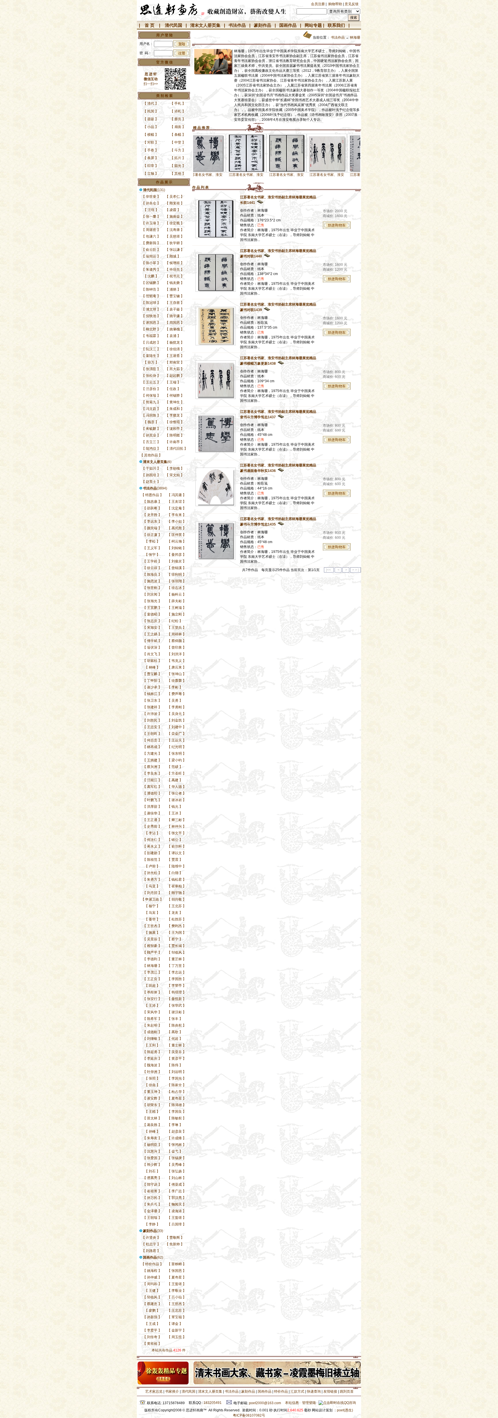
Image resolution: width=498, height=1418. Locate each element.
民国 (150, 111)
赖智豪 (152, 946)
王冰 (174, 813)
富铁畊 (176, 1264)
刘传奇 (152, 1337)
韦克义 (176, 661)
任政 (172, 389)
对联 (150, 142)
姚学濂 (174, 316)
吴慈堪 (174, 236)
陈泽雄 (176, 1105)
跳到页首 (347, 1391)
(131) (154, 190)
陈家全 (176, 1085)
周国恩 (174, 323)
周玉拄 (176, 1337)
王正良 (152, 979)
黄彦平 (176, 1059)
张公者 (176, 793)
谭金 (174, 1324)
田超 (152, 986)
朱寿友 (152, 1138)
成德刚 (152, 1032)
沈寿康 (174, 230)
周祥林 (176, 634)
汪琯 (151, 210)
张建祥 (152, 707)
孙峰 (152, 1131)
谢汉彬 (176, 1012)
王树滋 (176, 608)
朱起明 (152, 1025)
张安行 (152, 999)
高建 (174, 780)
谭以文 (176, 853)
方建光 (152, 754)
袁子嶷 (174, 309)
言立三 (151, 442)
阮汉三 (151, 349)
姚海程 (152, 1271)
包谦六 (151, 236)
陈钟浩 (151, 289)
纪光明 (176, 747)
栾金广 (176, 734)
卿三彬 (176, 820)
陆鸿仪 (151, 449)
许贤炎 (151, 1238)
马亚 (152, 886)
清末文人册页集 (205, 25)
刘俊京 (176, 561)
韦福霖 (151, 336)
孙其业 (151, 435)
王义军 (152, 548)
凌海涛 (176, 1211)
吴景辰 (152, 939)
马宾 (152, 913)
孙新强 (152, 1317)
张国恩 (176, 1271)
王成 (152, 1324)
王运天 (176, 740)
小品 (150, 127)
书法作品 (237, 25)
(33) (153, 1231)
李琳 (174, 1125)
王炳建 (152, 760)
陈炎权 (176, 1025)
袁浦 (172, 336)
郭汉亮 (176, 1198)
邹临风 (176, 952)
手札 (177, 103)
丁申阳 (152, 681)
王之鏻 (152, 634)
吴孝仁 (174, 197)
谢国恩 (151, 323)
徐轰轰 (176, 681)
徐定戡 (174, 223)
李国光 (176, 1078)
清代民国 (173, 25)
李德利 (152, 959)
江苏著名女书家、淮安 (225, 175)
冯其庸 (176, 495)
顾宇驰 (176, 893)
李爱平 (152, 1330)
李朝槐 (174, 468)
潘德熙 (152, 793)
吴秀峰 (176, 1165)
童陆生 (151, 356)
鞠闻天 (176, 1204)
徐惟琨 (174, 422)
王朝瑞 (152, 1218)
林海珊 (152, 966)
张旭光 (152, 601)
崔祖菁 (152, 1191)
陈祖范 (152, 860)
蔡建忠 (152, 1304)
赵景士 (151, 482)
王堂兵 (176, 628)
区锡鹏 (151, 283)
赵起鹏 (174, 376)
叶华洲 (152, 1072)
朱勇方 (152, 879)
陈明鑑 (174, 435)
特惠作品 (152, 495)
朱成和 (174, 409)
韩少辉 (152, 1165)
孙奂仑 (151, 203)
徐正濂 (152, 535)
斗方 (177, 150)
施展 (152, 933)
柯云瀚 (176, 541)
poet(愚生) (345, 1410)
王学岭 (152, 561)
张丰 (174, 1019)
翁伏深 (152, 647)
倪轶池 (151, 316)
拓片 (177, 158)
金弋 (174, 1151)
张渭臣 (151, 369)
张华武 (176, 1005)
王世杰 (152, 926)
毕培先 (174, 270)
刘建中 (176, 727)
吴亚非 (176, 1052)
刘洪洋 (176, 654)
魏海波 (152, 1065)
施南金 (174, 216)
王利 (152, 1045)
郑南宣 (174, 362)
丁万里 (176, 966)
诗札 (177, 111)
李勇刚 (176, 707)
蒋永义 (152, 846)
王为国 (176, 933)
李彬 (174, 687)
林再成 (152, 747)
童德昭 (152, 614)
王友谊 (176, 502)
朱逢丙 (151, 270)
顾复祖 (174, 203)
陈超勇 (152, 1052)
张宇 (152, 555)
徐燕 (152, 1085)
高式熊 (176, 528)
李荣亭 (176, 986)
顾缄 (172, 256)
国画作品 (288, 25)
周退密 (151, 230)
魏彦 (151, 422)
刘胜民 (152, 720)
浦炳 (172, 289)
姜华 (152, 919)
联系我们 (336, 25)
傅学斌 (152, 641)
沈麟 (151, 276)
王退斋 (174, 356)
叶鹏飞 (152, 800)
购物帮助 (335, 4)
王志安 (152, 727)
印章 (150, 166)
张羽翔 (176, 581)
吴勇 (174, 700)
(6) (157, 462)
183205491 (212, 1403)
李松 (152, 541)
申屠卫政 (152, 899)
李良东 (152, 773)
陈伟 (174, 1065)
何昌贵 (152, 740)
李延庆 (152, 1059)
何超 (174, 1039)
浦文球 (151, 309)
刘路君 (151, 1251)
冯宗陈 (151, 415)
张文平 (176, 833)
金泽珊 (152, 1211)
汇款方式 (297, 1391)
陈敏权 (176, 1118)
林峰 (152, 667)
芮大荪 (174, 369)
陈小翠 (151, 263)
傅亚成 (176, 1184)
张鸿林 (176, 1145)
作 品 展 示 (164, 182)
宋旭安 (152, 628)
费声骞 (176, 694)
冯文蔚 (151, 409)
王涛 (152, 1005)
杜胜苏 (176, 919)
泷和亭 (174, 429)
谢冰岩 (176, 800)
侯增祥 (174, 263)
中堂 (177, 142)
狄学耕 (174, 243)
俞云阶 (151, 250)
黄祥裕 (152, 1344)
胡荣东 (152, 1105)
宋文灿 (174, 475)
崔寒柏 (176, 886)
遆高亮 (152, 1178)
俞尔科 (176, 846)
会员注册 (318, 4)
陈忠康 (152, 502)
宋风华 (152, 1012)
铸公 (174, 840)
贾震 (174, 860)
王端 (172, 382)
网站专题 (313, 25)
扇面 (177, 127)
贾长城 (176, 946)
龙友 (174, 913)
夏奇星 (176, 1098)
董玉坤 (152, 1092)
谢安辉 (152, 1098)
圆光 (177, 166)
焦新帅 (174, 1244)
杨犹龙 (174, 342)
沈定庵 (176, 508)
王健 (152, 1291)
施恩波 (152, 581)
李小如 (176, 521)
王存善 (174, 303)
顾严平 (152, 952)
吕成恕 (151, 342)
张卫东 (152, 700)
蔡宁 (174, 939)
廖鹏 (152, 1310)
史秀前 (152, 826)
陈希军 (152, 1019)
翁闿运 (151, 256)
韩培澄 (176, 992)
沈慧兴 (152, 1151)
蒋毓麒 (151, 429)
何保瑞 (151, 395)
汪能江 (152, 780)
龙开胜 (152, 515)
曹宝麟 (152, 674)
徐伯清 (174, 349)
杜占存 (176, 1092)
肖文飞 (152, 654)
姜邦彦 (176, 555)
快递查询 (314, 1391)
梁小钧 (176, 760)
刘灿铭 (176, 548)
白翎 (174, 873)
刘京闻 (152, 594)
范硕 (174, 767)
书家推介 (172, 1391)
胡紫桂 (152, 661)
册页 (177, 119)
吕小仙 (176, 1297)
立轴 (150, 174)
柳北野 (151, 329)
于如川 (151, 468)
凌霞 (172, 210)
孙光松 (152, 873)
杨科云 (176, 594)
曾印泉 (176, 647)
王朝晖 (152, 734)
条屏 (150, 158)
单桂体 (152, 992)
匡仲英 (176, 535)
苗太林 (152, 1118)
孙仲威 (152, 1277)
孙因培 (151, 475)
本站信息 (292, 1403)
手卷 (150, 150)
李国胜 (176, 979)
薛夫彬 (176, 601)
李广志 (176, 1191)
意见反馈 (352, 4)
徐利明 (176, 575)
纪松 (174, 621)
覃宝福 (176, 1317)
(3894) (155, 488)
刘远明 (176, 1072)
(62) (153, 1257)
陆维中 (176, 866)
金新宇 (176, 1330)
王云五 (151, 382)
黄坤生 (174, 402)
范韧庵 (151, 296)
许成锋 (176, 1138)
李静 (152, 1224)
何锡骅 (174, 395)
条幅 (177, 135)
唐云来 (176, 667)
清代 (150, 103)
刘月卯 (152, 893)
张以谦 (174, 250)
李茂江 (152, 972)
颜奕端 (152, 528)
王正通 (152, 820)
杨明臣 (152, 1145)
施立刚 (176, 614)
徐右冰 (176, 588)
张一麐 (151, 216)
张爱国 (152, 1158)
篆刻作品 (262, 25)
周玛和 (152, 1284)
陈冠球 (151, 303)
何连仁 (152, 840)
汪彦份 (151, 389)
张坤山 (176, 674)
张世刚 (152, 588)
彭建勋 (152, 853)
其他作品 (151, 455)
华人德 (176, 787)
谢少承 (152, 687)
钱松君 (176, 879)
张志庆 (152, 621)
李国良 (176, 1112)
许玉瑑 (151, 223)
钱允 (174, 807)
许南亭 (174, 442)
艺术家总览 (153, 1391)
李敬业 (176, 1291)
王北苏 (176, 906)
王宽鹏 (152, 608)
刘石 (152, 1171)
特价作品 (152, 1264)
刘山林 (176, 1178)
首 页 (149, 25)
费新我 (151, 243)
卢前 (152, 866)
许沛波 (152, 714)
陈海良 (152, 575)
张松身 (151, 376)
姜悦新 (176, 999)
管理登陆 (309, 1403)
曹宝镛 (174, 296)
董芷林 (176, 959)
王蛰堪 (176, 1218)
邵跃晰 (152, 508)
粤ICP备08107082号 (249, 1415)
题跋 (150, 119)
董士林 (176, 1045)
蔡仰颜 (176, 641)
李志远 (176, 972)
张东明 (176, 754)
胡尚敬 (176, 899)
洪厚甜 (152, 807)
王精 (152, 1112)
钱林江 (152, 694)
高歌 (174, 1032)
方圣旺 (176, 773)
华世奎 (151, 197)
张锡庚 (176, 1158)
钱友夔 (174, 283)
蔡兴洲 (152, 767)
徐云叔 (152, 568)
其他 (177, 174)
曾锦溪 (176, 568)
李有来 (176, 515)
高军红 (152, 787)
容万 (151, 362)
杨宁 (152, 906)
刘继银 (152, 1039)
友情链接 (330, 1391)
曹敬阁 (174, 1238)
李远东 (152, 521)
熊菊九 (151, 402)
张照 (152, 1078)
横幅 (150, 135)
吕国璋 (176, 1224)
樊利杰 (176, 926)
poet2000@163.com (265, 1403)
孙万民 (152, 1198)
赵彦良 (176, 1131)
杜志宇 (151, 1244)
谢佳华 (152, 813)
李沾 (152, 833)
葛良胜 (152, 1125)
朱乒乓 (152, 1204)
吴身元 (176, 714)
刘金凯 (176, 720)
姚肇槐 (174, 329)
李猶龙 (174, 415)
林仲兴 (176, 826)
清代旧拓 (176, 449)
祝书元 (174, 276)
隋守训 (152, 1184)
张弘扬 (176, 1171)
